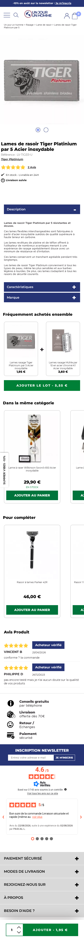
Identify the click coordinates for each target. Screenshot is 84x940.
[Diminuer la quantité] (19, 932)
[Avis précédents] (3, 816)
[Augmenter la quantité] (19, 927)
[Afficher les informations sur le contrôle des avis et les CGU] (65, 789)
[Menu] (7, 14)
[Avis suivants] (81, 816)
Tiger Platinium (12, 159)
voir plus (37, 816)
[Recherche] (16, 15)
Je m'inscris (64, 757)
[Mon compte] (66, 15)
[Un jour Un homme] (38, 13)
